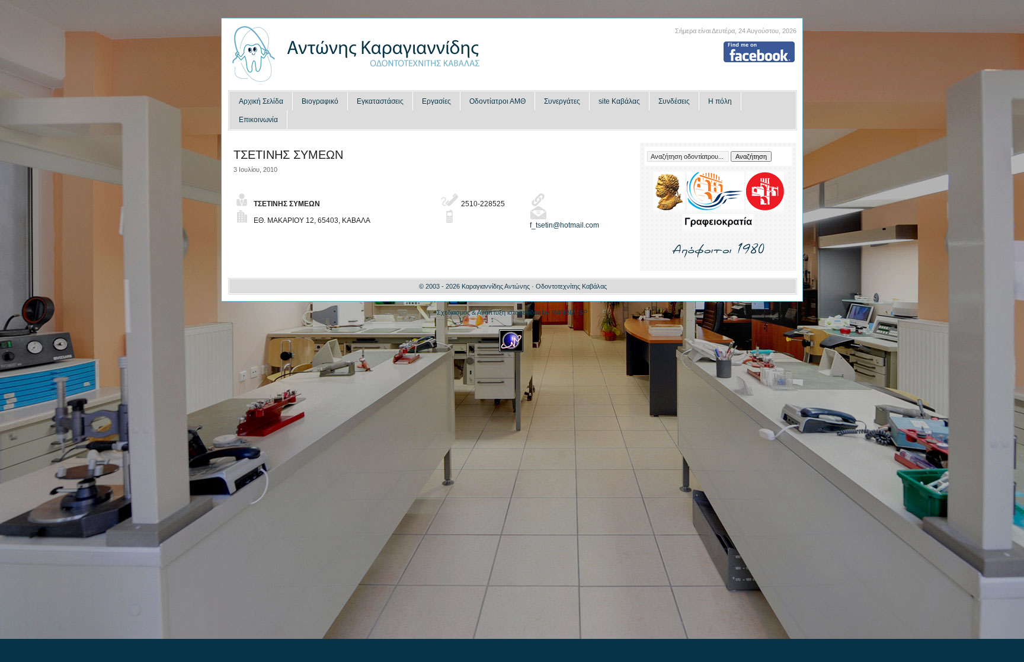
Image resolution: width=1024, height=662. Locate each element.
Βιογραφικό (320, 101)
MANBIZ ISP (569, 312)
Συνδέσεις (674, 101)
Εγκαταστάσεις (380, 101)
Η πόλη (720, 101)
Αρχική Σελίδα (261, 101)
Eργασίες (436, 101)
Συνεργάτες (562, 101)
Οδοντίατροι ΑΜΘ (497, 101)
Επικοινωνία (258, 120)
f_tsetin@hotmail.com (564, 225)
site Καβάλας (619, 101)
